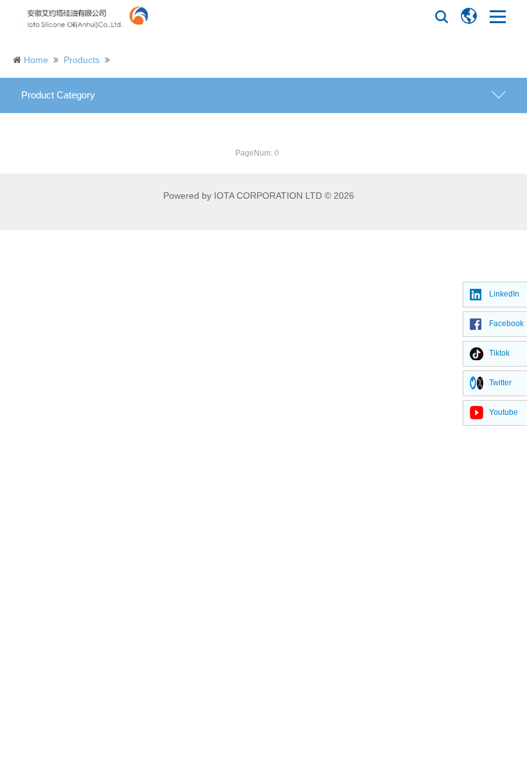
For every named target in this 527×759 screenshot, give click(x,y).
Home (36, 60)
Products (82, 60)
